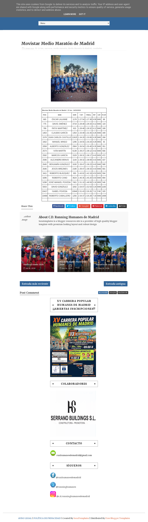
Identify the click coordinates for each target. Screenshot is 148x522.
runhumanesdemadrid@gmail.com (74, 455)
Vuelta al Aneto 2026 (33, 264)
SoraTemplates (81, 518)
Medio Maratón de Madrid (80, 48)
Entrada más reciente (35, 283)
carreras (48, 48)
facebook (122, 293)
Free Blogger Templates (117, 518)
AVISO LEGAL (25, 518)
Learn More (70, 14)
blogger (103, 293)
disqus (113, 293)
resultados (97, 48)
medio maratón (60, 48)
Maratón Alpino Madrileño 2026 (73, 263)
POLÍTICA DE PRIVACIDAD (47, 518)
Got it (82, 14)
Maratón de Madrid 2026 (108, 264)
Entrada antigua (115, 283)
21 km (40, 48)
